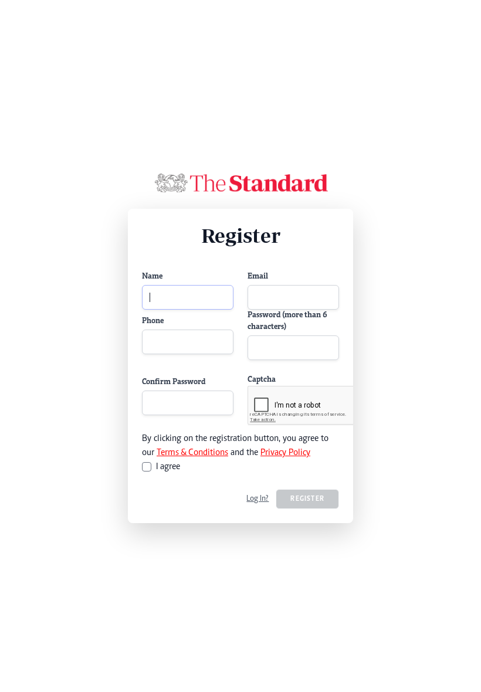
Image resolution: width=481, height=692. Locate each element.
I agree (168, 466)
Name (152, 277)
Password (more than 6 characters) (287, 321)
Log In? (257, 499)
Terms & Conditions (192, 452)
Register (307, 499)
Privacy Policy (285, 452)
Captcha (262, 380)
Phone (153, 321)
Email (258, 277)
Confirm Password (173, 382)
